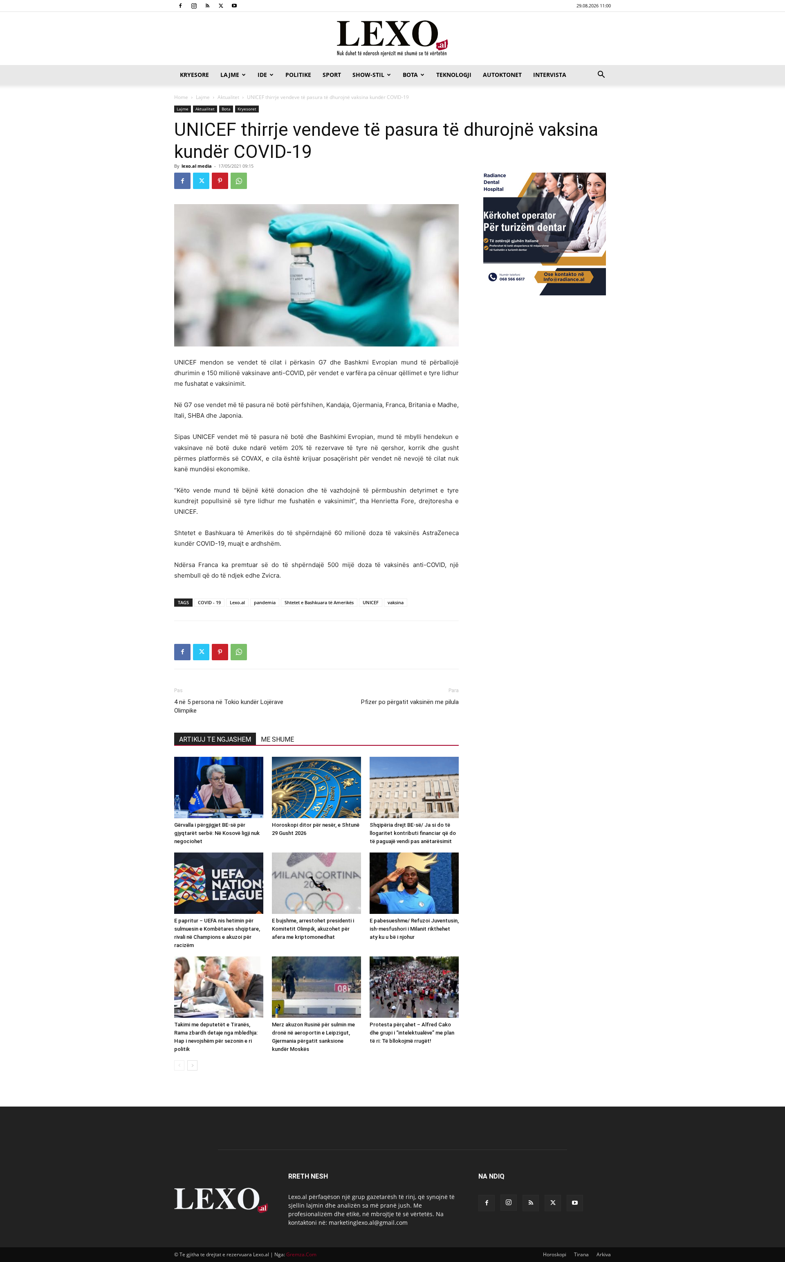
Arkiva (604, 1254)
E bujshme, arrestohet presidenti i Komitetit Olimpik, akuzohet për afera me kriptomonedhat (313, 929)
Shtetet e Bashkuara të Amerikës (319, 602)
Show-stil (368, 75)
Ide (262, 75)
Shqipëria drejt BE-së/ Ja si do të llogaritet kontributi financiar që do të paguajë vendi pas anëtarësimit (413, 833)
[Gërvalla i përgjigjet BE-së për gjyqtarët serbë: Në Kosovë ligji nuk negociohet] (218, 787)
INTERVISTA (549, 75)
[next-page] (192, 1065)
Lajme (229, 75)
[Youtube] (234, 5)
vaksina (396, 602)
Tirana (581, 1254)
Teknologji (453, 75)
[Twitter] (221, 5)
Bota (410, 75)
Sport (332, 75)
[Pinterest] (220, 181)
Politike (298, 75)
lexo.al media (197, 166)
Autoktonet (502, 75)
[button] (601, 75)
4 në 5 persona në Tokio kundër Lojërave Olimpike (228, 706)
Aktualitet (228, 97)
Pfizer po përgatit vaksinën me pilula (410, 702)
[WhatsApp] (239, 181)
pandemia (265, 602)
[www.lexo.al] (392, 38)
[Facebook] (180, 5)
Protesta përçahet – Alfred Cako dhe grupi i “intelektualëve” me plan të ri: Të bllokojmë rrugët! (412, 1032)
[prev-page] (179, 1065)
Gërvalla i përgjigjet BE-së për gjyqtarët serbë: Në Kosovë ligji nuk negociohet (217, 833)
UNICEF (371, 602)
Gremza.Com (301, 1254)
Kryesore (194, 75)
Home (181, 97)
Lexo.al (237, 602)
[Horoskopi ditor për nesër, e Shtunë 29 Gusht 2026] (316, 787)
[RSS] (207, 5)
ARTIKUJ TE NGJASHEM (215, 739)
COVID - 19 (209, 602)
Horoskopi (554, 1254)
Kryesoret (247, 109)
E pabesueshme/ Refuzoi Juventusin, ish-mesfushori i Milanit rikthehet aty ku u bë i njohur (414, 929)
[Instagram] (194, 5)
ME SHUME (277, 739)
